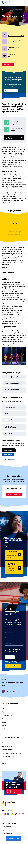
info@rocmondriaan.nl (13, 691)
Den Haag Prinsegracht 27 (16, 36)
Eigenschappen (8, 272)
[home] (6, 2)
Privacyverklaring (6, 826)
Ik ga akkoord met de (13, 650)
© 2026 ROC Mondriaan (9, 823)
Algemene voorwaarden (8, 830)
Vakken (5, 267)
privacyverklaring (12, 651)
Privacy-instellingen (7, 833)
